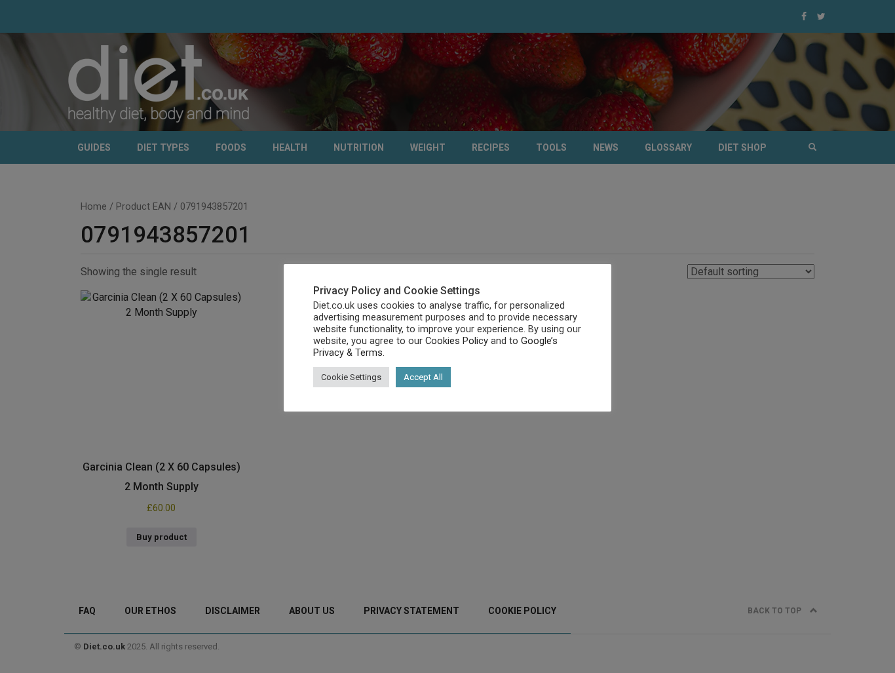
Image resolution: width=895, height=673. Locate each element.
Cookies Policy (456, 341)
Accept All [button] (423, 377)
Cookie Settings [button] (351, 377)
